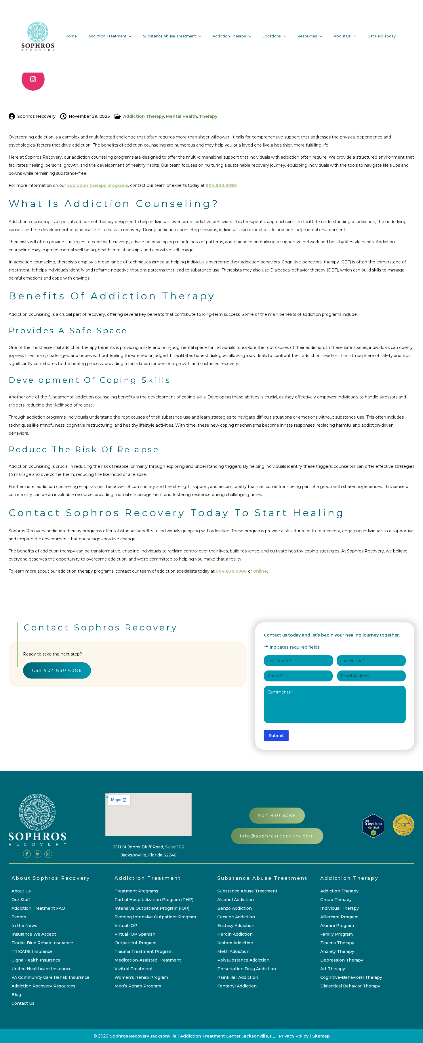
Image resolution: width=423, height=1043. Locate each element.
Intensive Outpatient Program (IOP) (152, 908)
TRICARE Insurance (32, 951)
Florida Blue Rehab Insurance (42, 942)
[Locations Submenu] (286, 36)
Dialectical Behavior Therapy (350, 986)
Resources (307, 36)
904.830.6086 (221, 185)
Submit (276, 735)
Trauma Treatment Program (144, 951)
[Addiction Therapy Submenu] (251, 36)
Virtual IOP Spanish (135, 934)
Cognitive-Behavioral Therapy (351, 977)
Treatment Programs (136, 891)
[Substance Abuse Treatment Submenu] (201, 36)
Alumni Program (337, 925)
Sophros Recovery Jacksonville (143, 1036)
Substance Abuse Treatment (169, 36)
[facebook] (27, 854)
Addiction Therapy (229, 36)
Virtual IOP (126, 925)
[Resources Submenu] (322, 36)
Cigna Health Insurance (36, 960)
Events (19, 916)
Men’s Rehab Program (138, 986)
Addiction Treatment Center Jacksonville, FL (227, 1036)
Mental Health (181, 116)
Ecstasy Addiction (235, 925)
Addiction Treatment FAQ (38, 908)
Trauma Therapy (337, 942)
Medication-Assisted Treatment (148, 960)
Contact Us (23, 1003)
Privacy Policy (294, 1036)
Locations (272, 36)
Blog (16, 994)
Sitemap (321, 1036)
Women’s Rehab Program (141, 977)
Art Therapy (332, 968)
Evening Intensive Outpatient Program (155, 916)
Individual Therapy (339, 908)
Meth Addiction (233, 951)
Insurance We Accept (34, 934)
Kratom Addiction (235, 942)
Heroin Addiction (235, 934)
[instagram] (33, 79)
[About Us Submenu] (356, 36)
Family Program (336, 934)
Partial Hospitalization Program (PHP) (154, 899)
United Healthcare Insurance (42, 968)
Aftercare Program (339, 916)
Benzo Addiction (234, 908)
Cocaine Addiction (236, 916)
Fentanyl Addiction (237, 986)
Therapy (208, 116)
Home (71, 36)
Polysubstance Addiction (243, 960)
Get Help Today (381, 36)
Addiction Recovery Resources (43, 986)
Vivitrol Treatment (134, 968)
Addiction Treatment (107, 36)
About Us (342, 36)
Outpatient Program (136, 942)
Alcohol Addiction (235, 899)
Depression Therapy (341, 960)
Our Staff (21, 899)
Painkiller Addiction (237, 977)
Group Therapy (336, 899)
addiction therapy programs (97, 185)
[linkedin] (37, 854)
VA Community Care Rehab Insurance (50, 977)
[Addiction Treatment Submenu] (131, 36)
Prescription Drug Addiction (246, 968)
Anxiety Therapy (337, 951)
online (260, 571)
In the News (24, 925)
